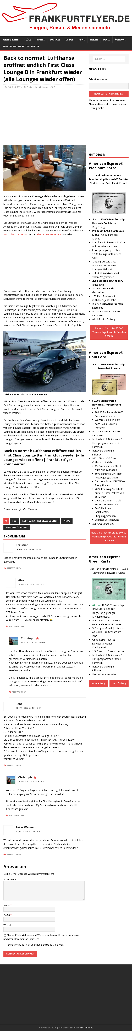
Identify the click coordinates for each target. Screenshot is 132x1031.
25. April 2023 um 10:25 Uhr (31, 781)
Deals (106, 39)
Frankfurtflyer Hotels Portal (21, 46)
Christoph (32, 87)
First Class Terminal (15, 234)
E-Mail (6, 915)
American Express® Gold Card (106, 354)
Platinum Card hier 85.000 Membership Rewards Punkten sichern (109, 332)
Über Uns (120, 39)
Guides (69, 39)
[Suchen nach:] (108, 59)
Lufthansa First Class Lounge (40, 520)
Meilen (94, 39)
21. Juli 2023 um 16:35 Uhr (28, 831)
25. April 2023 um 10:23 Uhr (33, 642)
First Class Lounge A (49, 234)
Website (7, 925)
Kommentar (10, 879)
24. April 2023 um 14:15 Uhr (28, 549)
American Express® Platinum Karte (106, 165)
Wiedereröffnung (16, 527)
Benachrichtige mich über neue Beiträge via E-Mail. (36, 944)
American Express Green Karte (104, 559)
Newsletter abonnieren (108, 94)
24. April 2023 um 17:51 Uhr (28, 708)
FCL (14, 520)
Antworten (14, 568)
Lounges (55, 39)
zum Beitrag (119, 683)
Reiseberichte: (11, 39)
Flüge (27, 39)
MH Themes (87, 1027)
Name (6, 905)
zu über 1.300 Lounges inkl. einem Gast (106, 253)
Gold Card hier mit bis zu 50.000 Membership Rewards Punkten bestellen (108, 536)
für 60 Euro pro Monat (108, 234)
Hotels (40, 39)
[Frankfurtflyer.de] (66, 31)
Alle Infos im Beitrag (103, 319)
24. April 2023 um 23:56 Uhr (31, 584)
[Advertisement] (44, 117)
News (82, 39)
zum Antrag (98, 683)
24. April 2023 (15, 87)
